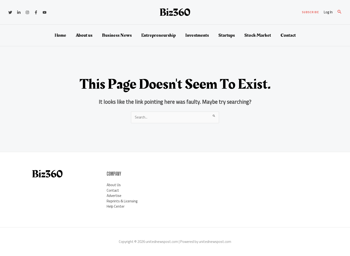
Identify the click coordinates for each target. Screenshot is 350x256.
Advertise (114, 195)
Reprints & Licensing (122, 201)
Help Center (116, 206)
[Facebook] (36, 12)
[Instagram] (27, 12)
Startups (226, 35)
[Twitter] (10, 12)
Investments (197, 35)
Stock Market (257, 35)
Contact (288, 35)
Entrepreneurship (158, 35)
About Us (114, 184)
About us (84, 35)
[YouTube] (44, 12)
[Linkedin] (19, 12)
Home (60, 35)
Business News (117, 35)
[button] (310, 12)
